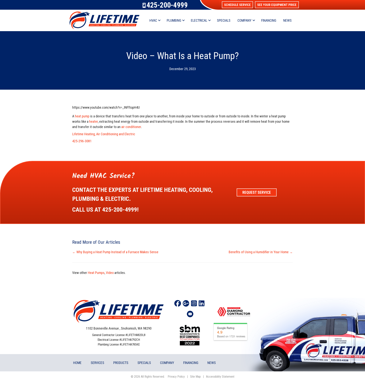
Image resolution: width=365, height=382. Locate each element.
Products (120, 363)
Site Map (195, 376)
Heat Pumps (96, 273)
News (287, 20)
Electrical (199, 20)
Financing (268, 20)
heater (93, 121)
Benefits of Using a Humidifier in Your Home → (261, 252)
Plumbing (174, 20)
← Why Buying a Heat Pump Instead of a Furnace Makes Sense (115, 252)
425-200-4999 (167, 5)
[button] (237, 4)
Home (77, 363)
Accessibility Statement (220, 376)
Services (97, 363)
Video (110, 273)
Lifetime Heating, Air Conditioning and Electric (103, 134)
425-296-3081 (82, 141)
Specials (223, 20)
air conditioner (131, 127)
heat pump (82, 116)
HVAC (153, 20)
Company (244, 20)
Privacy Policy (176, 376)
